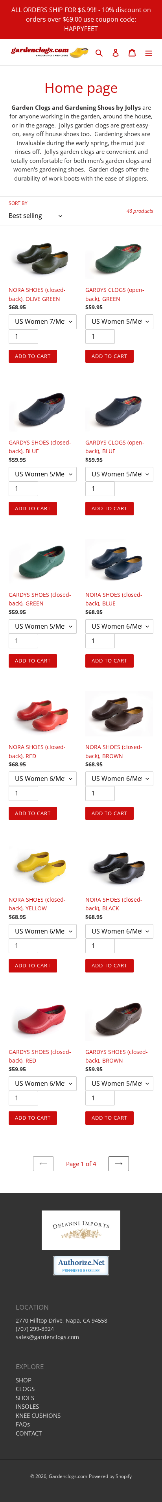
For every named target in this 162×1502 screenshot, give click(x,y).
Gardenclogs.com (68, 1476)
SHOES (25, 1398)
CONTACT (29, 1433)
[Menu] (148, 52)
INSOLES (27, 1406)
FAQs (23, 1424)
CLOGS (25, 1389)
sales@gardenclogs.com (47, 1337)
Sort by (18, 203)
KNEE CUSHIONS (38, 1415)
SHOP (23, 1380)
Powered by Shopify (110, 1476)
